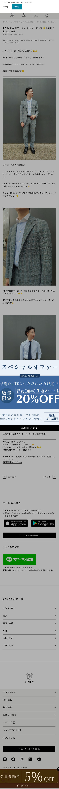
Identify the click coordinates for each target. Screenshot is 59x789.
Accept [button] (17, 7)
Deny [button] (5, 7)
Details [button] (28, 2)
